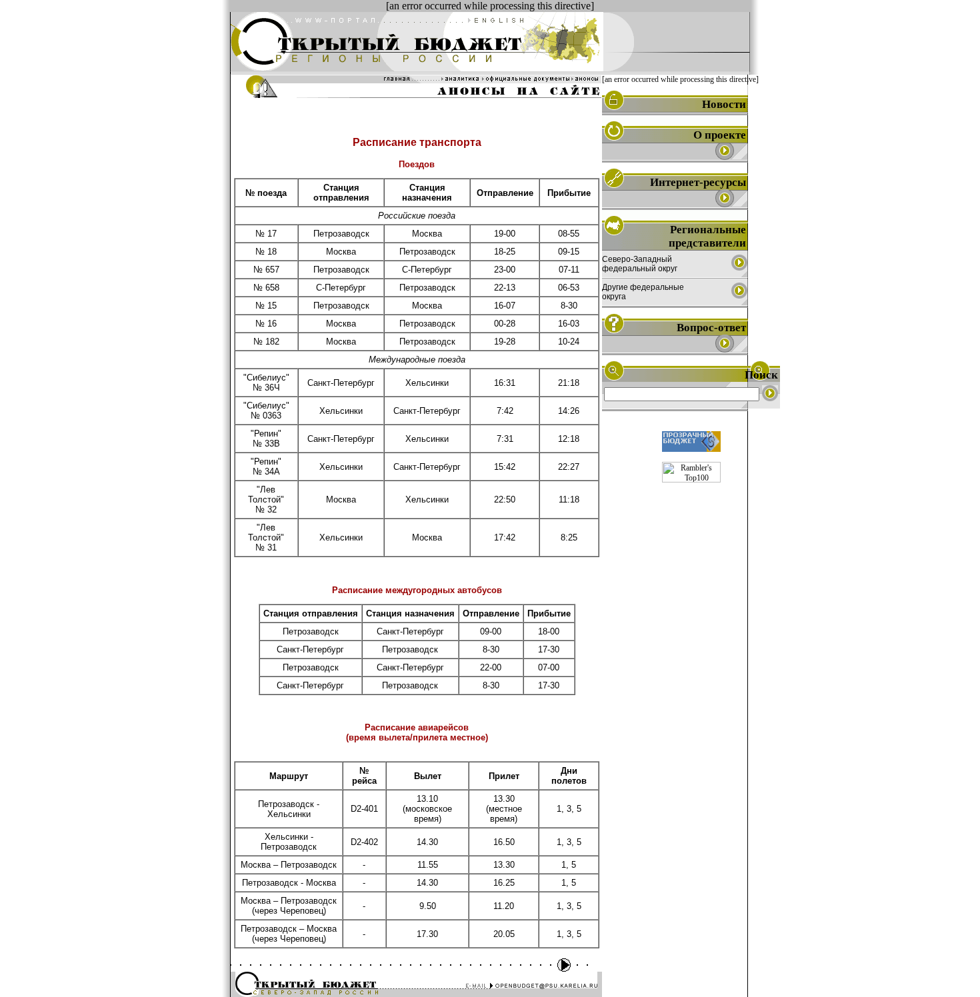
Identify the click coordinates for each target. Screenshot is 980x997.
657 (272, 270)
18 (272, 252)
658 (272, 288)
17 (272, 234)
